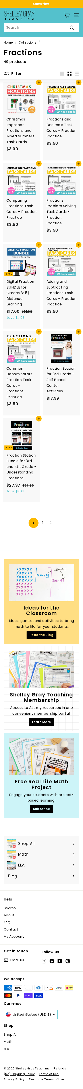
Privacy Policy (14, 1079)
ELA (6, 1048)
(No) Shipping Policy (19, 1074)
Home (8, 42)
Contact (11, 929)
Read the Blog (41, 635)
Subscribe (41, 4)
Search (10, 908)
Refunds (60, 1068)
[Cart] (67, 15)
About (9, 915)
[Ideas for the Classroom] (41, 582)
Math (8, 1041)
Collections (27, 42)
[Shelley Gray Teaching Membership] (41, 669)
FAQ (7, 922)
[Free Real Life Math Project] (41, 756)
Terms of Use (49, 1074)
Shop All (10, 1034)
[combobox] (41, 27)
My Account (14, 936)
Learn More (41, 722)
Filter (16, 73)
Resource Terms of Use (46, 1079)
